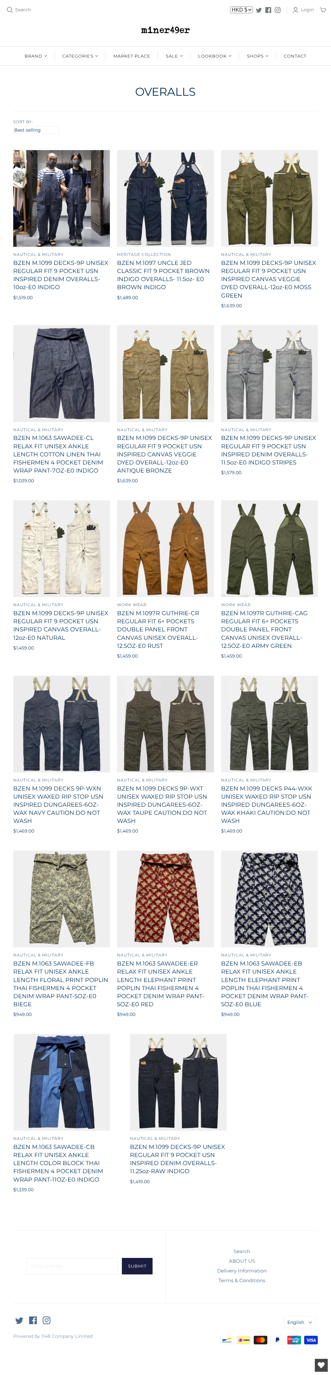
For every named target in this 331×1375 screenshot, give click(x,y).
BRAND (33, 56)
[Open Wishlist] (321, 1365)
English (295, 1322)
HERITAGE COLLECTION (144, 254)
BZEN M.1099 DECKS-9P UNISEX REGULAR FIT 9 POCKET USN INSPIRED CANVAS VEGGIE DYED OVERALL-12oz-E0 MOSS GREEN (268, 279)
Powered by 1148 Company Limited (52, 1336)
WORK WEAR (132, 604)
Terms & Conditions (242, 1280)
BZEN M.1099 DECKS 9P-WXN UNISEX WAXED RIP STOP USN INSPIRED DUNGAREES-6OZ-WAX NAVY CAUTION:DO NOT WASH (58, 805)
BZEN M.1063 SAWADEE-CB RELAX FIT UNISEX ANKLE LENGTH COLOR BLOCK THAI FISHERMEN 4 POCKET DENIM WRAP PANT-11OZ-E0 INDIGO (58, 1163)
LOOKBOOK (212, 56)
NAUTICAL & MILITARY (38, 254)
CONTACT (295, 56)
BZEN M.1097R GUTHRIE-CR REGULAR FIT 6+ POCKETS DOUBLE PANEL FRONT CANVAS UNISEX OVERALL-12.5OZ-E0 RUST (158, 629)
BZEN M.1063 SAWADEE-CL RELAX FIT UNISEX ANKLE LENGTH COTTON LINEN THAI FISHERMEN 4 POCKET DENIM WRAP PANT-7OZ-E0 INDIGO (58, 454)
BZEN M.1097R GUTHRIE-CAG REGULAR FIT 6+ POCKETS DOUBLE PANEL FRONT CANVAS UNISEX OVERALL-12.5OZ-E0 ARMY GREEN (264, 629)
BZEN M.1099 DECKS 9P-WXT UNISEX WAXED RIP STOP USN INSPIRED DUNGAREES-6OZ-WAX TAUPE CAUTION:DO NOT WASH (162, 805)
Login (307, 10)
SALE (172, 56)
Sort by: (23, 121)
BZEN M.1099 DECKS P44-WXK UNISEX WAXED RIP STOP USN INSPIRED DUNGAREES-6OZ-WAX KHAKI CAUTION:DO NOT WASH (266, 805)
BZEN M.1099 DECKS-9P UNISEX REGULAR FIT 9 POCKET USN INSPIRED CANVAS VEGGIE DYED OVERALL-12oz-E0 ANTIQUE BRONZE (164, 454)
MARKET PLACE (131, 56)
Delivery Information (242, 1271)
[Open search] (10, 10)
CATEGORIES (77, 56)
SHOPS (255, 56)
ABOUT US (242, 1261)
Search (23, 10)
